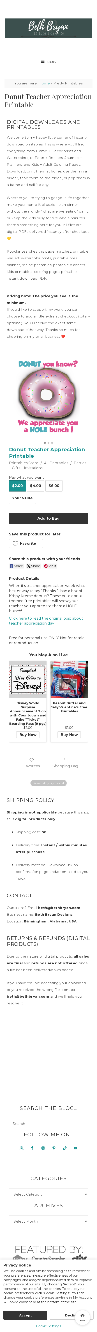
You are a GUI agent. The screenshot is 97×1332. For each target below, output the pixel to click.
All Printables (56, 463)
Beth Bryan (48, 28)
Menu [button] (52, 61)
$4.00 (35, 486)
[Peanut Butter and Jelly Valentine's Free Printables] (69, 679)
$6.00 (53, 486)
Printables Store (23, 463)
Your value (22, 498)
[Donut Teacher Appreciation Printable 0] (48, 397)
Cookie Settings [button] (48, 1326)
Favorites (31, 766)
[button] (26, 543)
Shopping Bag (65, 766)
